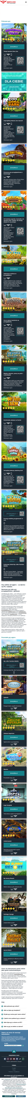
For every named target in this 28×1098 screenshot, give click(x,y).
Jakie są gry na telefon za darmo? (13, 1026)
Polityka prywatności (21, 1084)
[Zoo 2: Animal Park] (0, 12)
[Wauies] (14, 765)
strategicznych (12, 611)
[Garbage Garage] (14, 910)
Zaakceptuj (9, 1096)
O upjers (14, 1068)
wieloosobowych (18, 974)
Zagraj (14, 46)
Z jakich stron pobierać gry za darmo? (14, 1018)
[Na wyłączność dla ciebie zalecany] (14, 81)
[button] (14, 1051)
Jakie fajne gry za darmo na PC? (13, 1022)
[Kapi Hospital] (14, 801)
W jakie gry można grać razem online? (15, 1014)
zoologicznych (13, 614)
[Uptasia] (14, 693)
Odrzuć (20, 1096)
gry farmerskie (22, 613)
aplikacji (16, 620)
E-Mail (6, 1043)
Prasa (14, 1070)
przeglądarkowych (6, 610)
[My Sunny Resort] (14, 874)
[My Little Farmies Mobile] (14, 656)
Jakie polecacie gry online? (11, 1006)
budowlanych (22, 611)
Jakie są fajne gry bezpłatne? (12, 1010)
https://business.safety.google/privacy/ (14, 1087)
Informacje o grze (8, 68)
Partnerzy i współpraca (14, 1071)
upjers (8, 2)
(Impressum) (8, 1079)
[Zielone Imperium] (14, 729)
